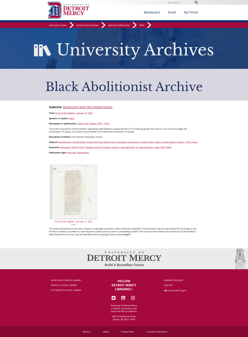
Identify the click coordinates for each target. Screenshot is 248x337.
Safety (106, 331)
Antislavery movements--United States (135, 142)
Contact (169, 285)
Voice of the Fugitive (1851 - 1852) (93, 123)
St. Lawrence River (144, 147)
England (107, 147)
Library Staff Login (176, 290)
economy (97, 147)
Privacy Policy (127, 331)
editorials (71, 152)
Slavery (157, 142)
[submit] (197, 2)
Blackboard (152, 12)
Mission (87, 331)
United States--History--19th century (180, 142)
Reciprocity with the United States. (88, 107)
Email (172, 12)
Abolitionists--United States (72, 142)
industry (115, 147)
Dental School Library (64, 285)
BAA (142, 25)
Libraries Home (58, 25)
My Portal (191, 12)
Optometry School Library (66, 290)
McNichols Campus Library (66, 280)
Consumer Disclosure (156, 331)
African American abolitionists (101, 142)
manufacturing (127, 147)
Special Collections (119, 25)
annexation (65, 147)
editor (72, 118)
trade (156, 147)
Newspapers (83, 152)
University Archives (87, 25)
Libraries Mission (173, 280)
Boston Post (78, 147)
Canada (88, 147)
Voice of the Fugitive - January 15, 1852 (73, 113)
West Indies (166, 147)
